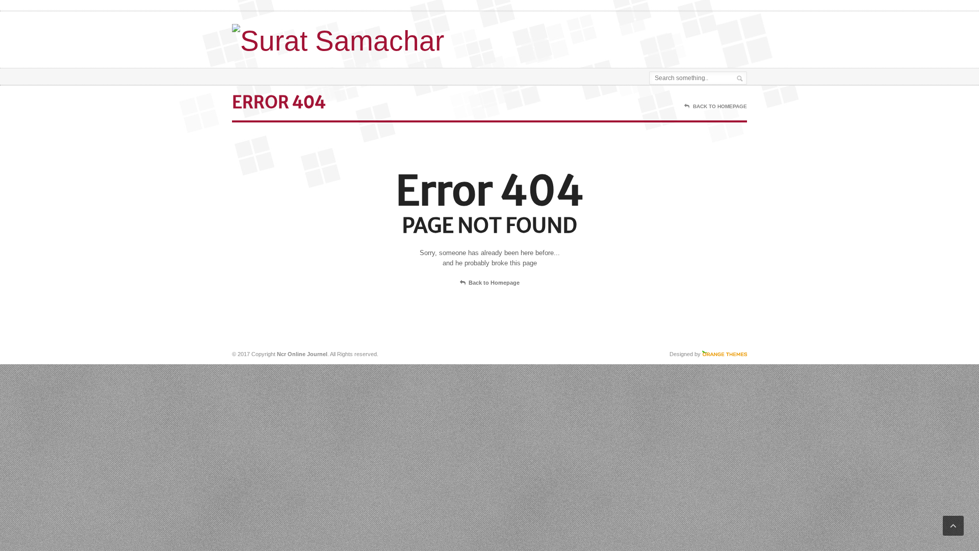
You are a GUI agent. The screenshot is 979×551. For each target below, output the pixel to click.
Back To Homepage (720, 106)
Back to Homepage (494, 283)
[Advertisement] (627, 37)
